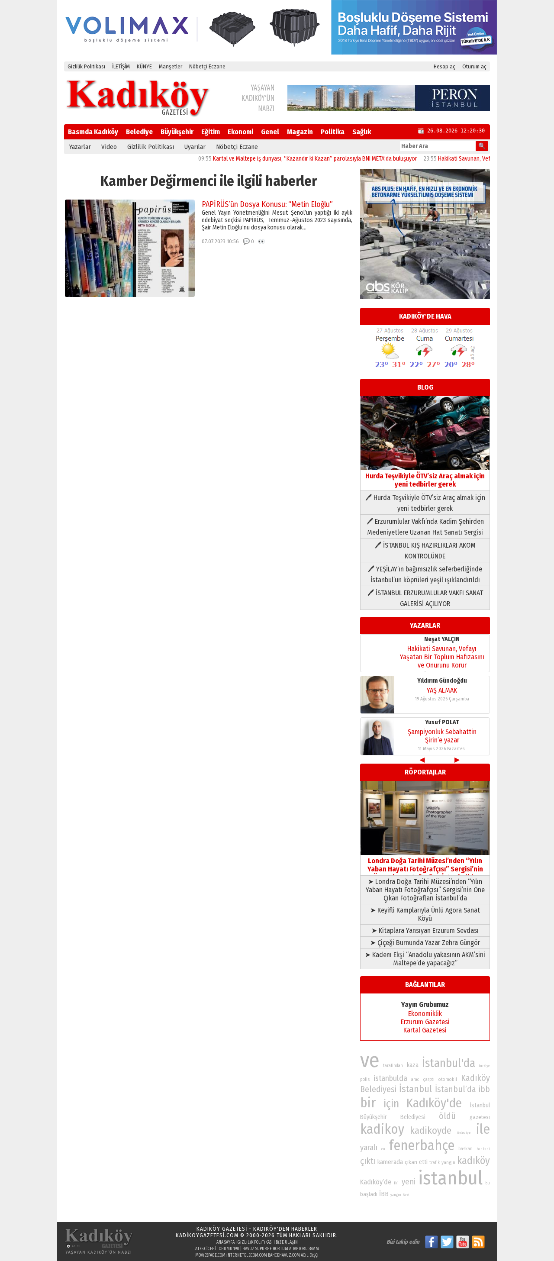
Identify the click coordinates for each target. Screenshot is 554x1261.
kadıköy (473, 1160)
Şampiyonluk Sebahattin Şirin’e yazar (442, 736)
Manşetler (170, 66)
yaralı (368, 1147)
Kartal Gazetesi (425, 1030)
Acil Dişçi (310, 1255)
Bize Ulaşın (287, 1242)
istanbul (450, 1178)
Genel (270, 132)
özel (406, 1195)
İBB (384, 1194)
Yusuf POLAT (442, 722)
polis (365, 1079)
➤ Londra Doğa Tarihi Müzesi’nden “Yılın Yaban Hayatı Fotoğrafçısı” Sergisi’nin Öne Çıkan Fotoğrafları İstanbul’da (425, 889)
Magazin (300, 132)
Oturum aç (474, 66)
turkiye (484, 1066)
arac (415, 1079)
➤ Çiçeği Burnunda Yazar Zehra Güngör (425, 942)
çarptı (429, 1079)
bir (368, 1103)
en (383, 1149)
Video (109, 147)
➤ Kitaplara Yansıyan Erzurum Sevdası (425, 930)
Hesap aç (444, 66)
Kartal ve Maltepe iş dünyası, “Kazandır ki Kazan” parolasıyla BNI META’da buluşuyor (294, 158)
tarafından (393, 1065)
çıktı (368, 1161)
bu (487, 1182)
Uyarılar (195, 147)
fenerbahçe (421, 1145)
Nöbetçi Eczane (207, 66)
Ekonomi (240, 132)
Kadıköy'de (434, 1103)
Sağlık (361, 132)
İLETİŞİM (121, 66)
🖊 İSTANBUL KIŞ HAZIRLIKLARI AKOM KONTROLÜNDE (425, 550)
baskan (465, 1148)
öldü (447, 1116)
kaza (413, 1065)
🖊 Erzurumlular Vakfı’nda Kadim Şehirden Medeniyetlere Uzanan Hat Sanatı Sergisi (425, 526)
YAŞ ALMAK (442, 690)
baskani (483, 1149)
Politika (333, 132)
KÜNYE (144, 66)
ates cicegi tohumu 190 (217, 1248)
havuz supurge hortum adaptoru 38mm (280, 1248)
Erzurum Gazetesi (425, 1022)
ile (483, 1129)
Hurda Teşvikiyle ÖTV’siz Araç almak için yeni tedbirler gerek (425, 480)
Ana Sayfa (225, 1242)
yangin (448, 1162)
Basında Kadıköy (93, 132)
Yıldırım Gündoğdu (442, 680)
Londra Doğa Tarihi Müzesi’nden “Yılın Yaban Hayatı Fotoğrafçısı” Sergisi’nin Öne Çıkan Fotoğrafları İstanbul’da (425, 869)
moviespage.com (210, 1255)
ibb (484, 1089)
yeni (409, 1182)
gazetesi (480, 1117)
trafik (434, 1162)
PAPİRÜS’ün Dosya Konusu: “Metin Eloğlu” (267, 204)
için (391, 1103)
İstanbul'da (448, 1063)
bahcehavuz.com (284, 1255)
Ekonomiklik (425, 1013)
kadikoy (382, 1129)
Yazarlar (80, 147)
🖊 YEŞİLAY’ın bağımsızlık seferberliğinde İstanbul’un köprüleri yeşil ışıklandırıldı (425, 574)
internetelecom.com (246, 1255)
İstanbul (415, 1089)
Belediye (139, 132)
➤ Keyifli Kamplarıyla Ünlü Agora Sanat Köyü (425, 914)
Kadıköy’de (375, 1182)
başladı (368, 1194)
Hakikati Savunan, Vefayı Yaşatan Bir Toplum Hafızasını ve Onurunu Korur (442, 657)
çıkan (411, 1162)
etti (423, 1162)
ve (370, 1060)
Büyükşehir (177, 132)
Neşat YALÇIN (442, 639)
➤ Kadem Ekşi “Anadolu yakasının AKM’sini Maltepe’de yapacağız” (425, 959)
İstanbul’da (455, 1089)
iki (396, 1182)
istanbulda (390, 1078)
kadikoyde (430, 1130)
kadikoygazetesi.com (207, 1235)
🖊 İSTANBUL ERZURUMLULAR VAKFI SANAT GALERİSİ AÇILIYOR (425, 598)
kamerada (390, 1162)
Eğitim (210, 132)
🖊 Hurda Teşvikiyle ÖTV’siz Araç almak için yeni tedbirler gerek (425, 503)
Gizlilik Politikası (86, 66)
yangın (395, 1195)
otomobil (447, 1079)
